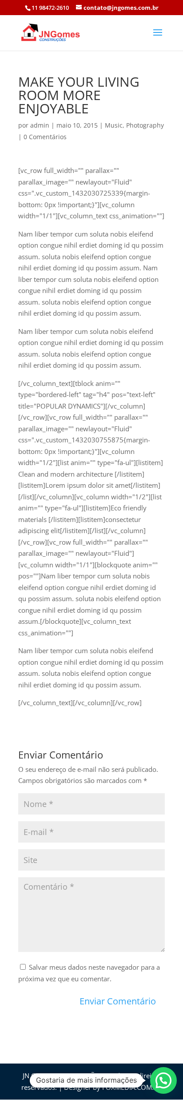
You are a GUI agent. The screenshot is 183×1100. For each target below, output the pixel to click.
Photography (145, 125)
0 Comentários (45, 136)
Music (114, 125)
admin (39, 125)
